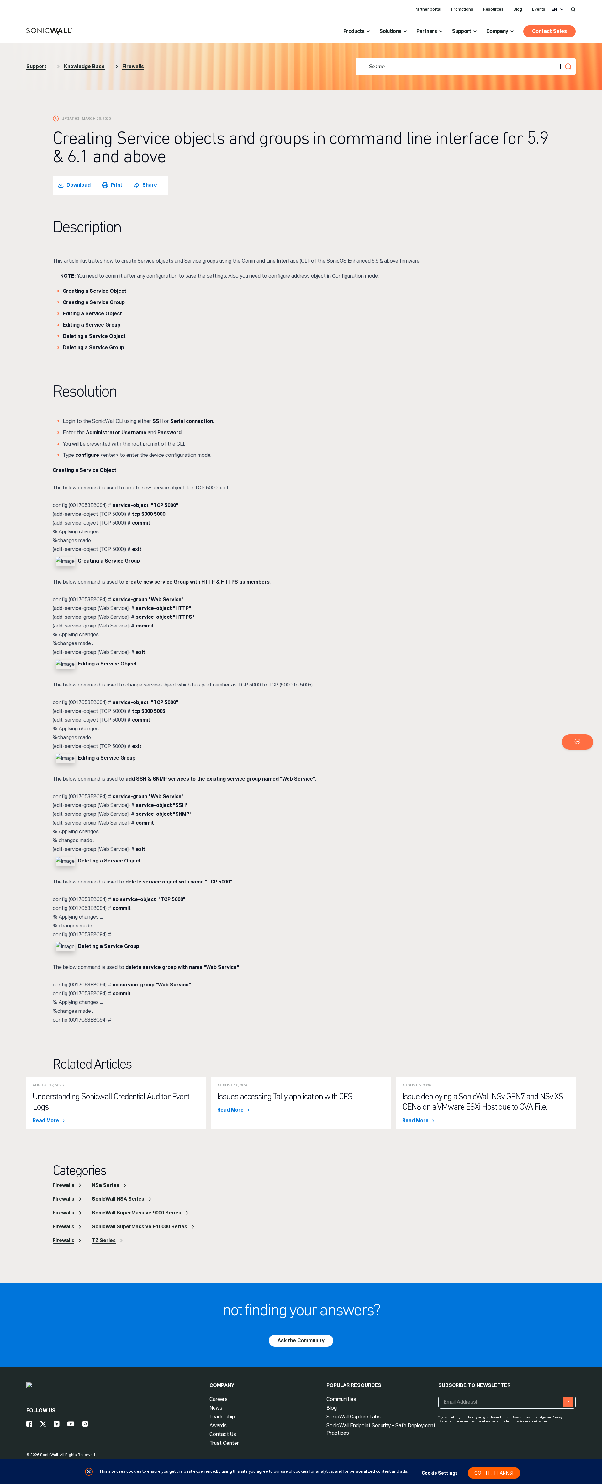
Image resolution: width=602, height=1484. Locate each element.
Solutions (390, 31)
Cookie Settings (440, 1473)
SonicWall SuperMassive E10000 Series (139, 1227)
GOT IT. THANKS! (494, 1473)
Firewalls (133, 66)
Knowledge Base (84, 66)
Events (538, 9)
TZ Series (104, 1240)
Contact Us (222, 1434)
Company (497, 31)
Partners (426, 31)
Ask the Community (301, 1340)
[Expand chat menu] (577, 742)
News (215, 1408)
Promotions (462, 9)
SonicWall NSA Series (118, 1199)
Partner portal (428, 9)
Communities (341, 1399)
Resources (493, 9)
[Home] (49, 31)
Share (149, 185)
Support (461, 31)
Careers (218, 1399)
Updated (70, 118)
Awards (218, 1425)
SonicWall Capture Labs (353, 1417)
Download (78, 185)
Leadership (222, 1417)
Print (116, 185)
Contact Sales (549, 31)
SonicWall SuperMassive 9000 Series (136, 1213)
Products (354, 31)
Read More (46, 1120)
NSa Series (105, 1185)
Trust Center (224, 1443)
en (554, 9)
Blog (518, 9)
